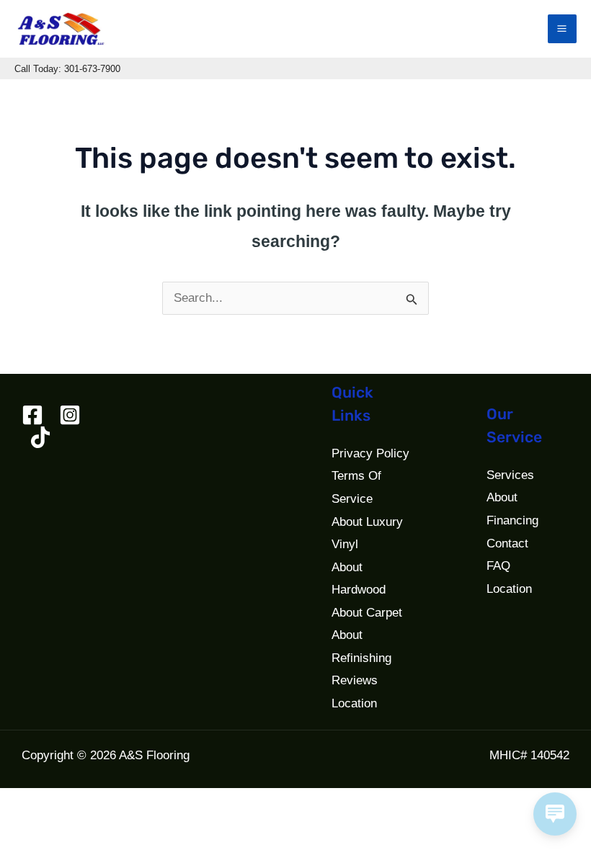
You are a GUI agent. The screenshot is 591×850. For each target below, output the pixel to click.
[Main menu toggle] (562, 29)
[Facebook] (32, 415)
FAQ (498, 566)
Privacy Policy (370, 453)
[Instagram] (70, 415)
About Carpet (367, 612)
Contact (507, 543)
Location (354, 703)
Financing (512, 520)
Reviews (355, 680)
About (501, 497)
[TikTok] (40, 437)
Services (510, 475)
